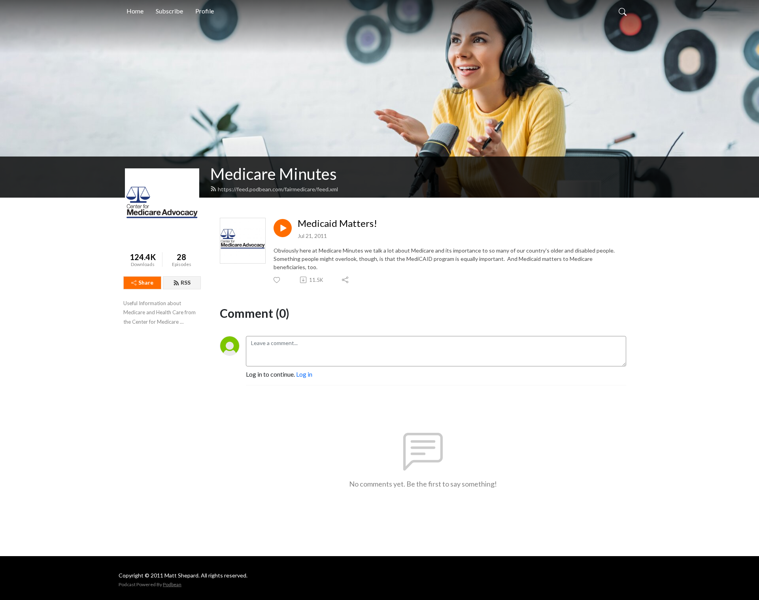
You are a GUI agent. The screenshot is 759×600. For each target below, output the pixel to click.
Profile (204, 11)
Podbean (172, 584)
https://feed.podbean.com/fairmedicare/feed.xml (278, 189)
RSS (186, 282)
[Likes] (277, 280)
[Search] (623, 11)
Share (145, 282)
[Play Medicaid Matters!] (283, 228)
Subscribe (169, 11)
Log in (304, 374)
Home (134, 11)
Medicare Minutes (273, 173)
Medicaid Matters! (337, 223)
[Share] (345, 280)
